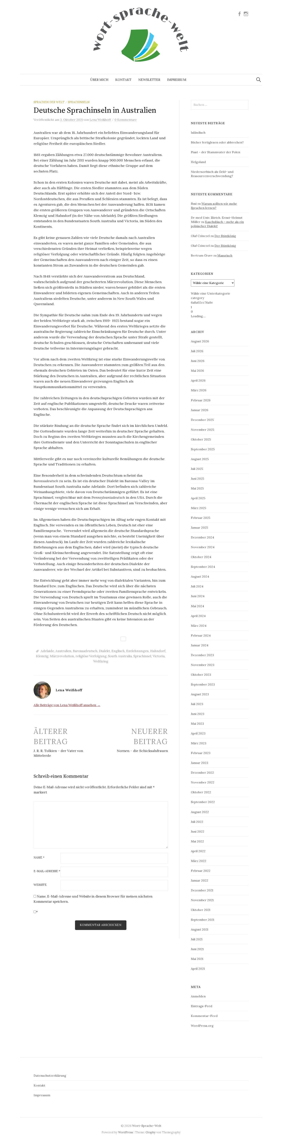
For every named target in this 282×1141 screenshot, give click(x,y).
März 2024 (198, 626)
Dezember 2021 (202, 890)
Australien (63, 651)
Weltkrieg (100, 661)
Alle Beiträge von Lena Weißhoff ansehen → (67, 705)
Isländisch (198, 132)
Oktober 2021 (200, 910)
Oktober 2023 (201, 674)
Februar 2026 (200, 400)
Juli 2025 (197, 469)
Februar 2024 (201, 635)
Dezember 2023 (202, 655)
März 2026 (198, 390)
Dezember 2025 (202, 420)
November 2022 (202, 782)
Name (39, 857)
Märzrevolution (62, 656)
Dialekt (104, 651)
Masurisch (224, 255)
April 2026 (198, 380)
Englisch (118, 651)
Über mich (99, 80)
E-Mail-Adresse (47, 871)
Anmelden (198, 996)
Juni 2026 (197, 361)
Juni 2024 (197, 596)
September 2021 (202, 920)
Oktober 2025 (201, 439)
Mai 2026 (197, 371)
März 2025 (198, 508)
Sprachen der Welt (49, 102)
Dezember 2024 (202, 537)
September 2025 (203, 449)
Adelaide (47, 651)
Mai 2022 (197, 841)
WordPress (125, 1132)
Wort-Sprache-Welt (146, 1126)
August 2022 (200, 812)
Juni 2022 (197, 831)
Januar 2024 (199, 645)
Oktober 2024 (201, 557)
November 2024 (202, 547)
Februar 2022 (200, 871)
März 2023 (198, 743)
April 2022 (198, 851)
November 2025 (202, 429)
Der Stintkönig (225, 236)
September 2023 (203, 684)
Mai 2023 (197, 723)
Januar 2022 (199, 880)
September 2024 (203, 567)
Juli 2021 (196, 939)
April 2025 (198, 498)
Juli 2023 (197, 704)
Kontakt (123, 80)
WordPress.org (202, 1026)
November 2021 (202, 900)
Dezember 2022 (202, 772)
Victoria (159, 656)
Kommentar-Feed (204, 1016)
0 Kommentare (126, 120)
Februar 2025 (200, 518)
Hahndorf (157, 651)
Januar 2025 (199, 527)
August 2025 (200, 459)
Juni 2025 (197, 478)
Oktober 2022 (201, 792)
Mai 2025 (197, 488)
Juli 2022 (197, 822)
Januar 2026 (199, 410)
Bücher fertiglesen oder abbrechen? (217, 142)
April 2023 (198, 733)
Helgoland (198, 162)
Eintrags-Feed (201, 1006)
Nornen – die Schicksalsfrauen (142, 751)
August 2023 (200, 694)
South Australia (120, 656)
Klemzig (42, 656)
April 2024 (198, 616)
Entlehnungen (137, 651)
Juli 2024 (197, 586)
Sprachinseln (79, 102)
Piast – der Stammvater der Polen (215, 152)
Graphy (151, 1132)
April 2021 (198, 968)
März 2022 (198, 861)
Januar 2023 (199, 763)
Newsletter (149, 80)
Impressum (176, 80)
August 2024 (200, 576)
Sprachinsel (142, 656)
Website (40, 884)
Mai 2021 (197, 959)
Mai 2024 (197, 606)
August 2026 (200, 341)
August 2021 (199, 929)
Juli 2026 (197, 351)
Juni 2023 (197, 714)
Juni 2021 (197, 949)
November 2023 (202, 665)
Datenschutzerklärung (50, 1075)
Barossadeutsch (85, 651)
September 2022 (203, 802)
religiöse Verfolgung (91, 656)
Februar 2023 (200, 753)
